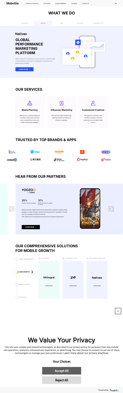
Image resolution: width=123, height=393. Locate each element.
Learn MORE (49, 286)
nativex (43, 23)
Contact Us (85, 3)
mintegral (24, 23)
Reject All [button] (61, 380)
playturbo (80, 23)
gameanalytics (98, 23)
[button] (12, 209)
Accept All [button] (62, 371)
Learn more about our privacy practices (85, 352)
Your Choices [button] (61, 361)
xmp (61, 23)
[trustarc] (114, 390)
